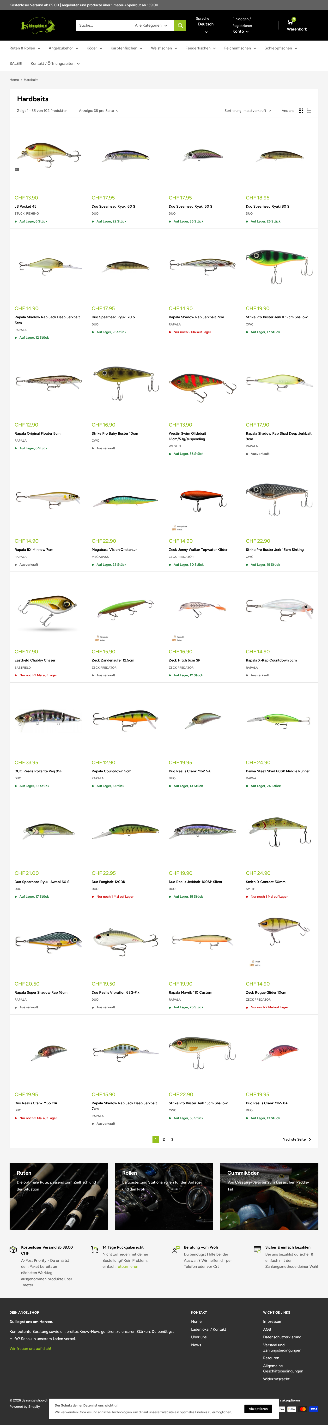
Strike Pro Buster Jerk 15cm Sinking (275, 549)
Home (14, 80)
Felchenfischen (237, 48)
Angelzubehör (61, 48)
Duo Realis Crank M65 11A (36, 1103)
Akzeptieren (258, 1409)
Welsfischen (161, 48)
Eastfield (23, 667)
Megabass (100, 557)
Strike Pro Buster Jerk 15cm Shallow (198, 1103)
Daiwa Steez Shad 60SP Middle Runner (278, 771)
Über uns (199, 1337)
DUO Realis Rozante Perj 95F (38, 771)
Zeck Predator (181, 557)
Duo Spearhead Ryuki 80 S (267, 206)
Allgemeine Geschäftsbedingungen (283, 1368)
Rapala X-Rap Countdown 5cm (271, 660)
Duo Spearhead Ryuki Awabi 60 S (42, 882)
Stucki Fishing (27, 213)
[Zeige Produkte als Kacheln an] (301, 110)
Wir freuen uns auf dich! (30, 1348)
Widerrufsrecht (276, 1379)
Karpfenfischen (124, 48)
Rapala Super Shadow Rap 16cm (41, 992)
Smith (250, 889)
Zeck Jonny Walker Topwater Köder (198, 549)
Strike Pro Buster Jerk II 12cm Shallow (277, 317)
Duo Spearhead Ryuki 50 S (190, 206)
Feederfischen (198, 48)
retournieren (127, 1266)
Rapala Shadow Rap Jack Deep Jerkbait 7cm (124, 1106)
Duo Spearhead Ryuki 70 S (113, 317)
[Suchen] (180, 25)
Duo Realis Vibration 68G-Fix (116, 992)
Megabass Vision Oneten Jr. (114, 549)
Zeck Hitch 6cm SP (184, 660)
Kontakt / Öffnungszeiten (52, 63)
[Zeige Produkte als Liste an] (309, 110)
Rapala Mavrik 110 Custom (190, 992)
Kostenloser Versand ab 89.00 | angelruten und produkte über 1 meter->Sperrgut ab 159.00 (84, 5)
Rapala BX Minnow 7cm (34, 549)
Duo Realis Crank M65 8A (267, 1103)
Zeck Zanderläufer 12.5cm (113, 660)
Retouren (271, 1358)
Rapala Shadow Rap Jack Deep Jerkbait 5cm (47, 320)
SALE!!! (16, 63)
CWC (249, 324)
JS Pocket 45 (25, 206)
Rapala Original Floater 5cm (38, 433)
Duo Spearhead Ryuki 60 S (113, 206)
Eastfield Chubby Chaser (35, 660)
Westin (175, 446)
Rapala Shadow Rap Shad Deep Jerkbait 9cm (279, 436)
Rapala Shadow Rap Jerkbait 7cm (196, 317)
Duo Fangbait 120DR (108, 882)
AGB (267, 1329)
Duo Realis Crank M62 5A (190, 771)
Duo (95, 213)
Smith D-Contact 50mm (265, 882)
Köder (92, 48)
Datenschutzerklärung (282, 1337)
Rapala (21, 330)
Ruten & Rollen (22, 48)
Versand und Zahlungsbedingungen (282, 1348)
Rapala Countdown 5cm (111, 771)
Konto (238, 31)
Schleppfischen (278, 48)
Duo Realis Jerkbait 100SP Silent (195, 882)
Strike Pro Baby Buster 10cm (115, 433)
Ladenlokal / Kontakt (208, 1329)
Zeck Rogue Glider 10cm (266, 992)
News (196, 1345)
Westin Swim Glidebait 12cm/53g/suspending (187, 436)
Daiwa (251, 778)
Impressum (272, 1321)
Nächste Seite (294, 1139)
